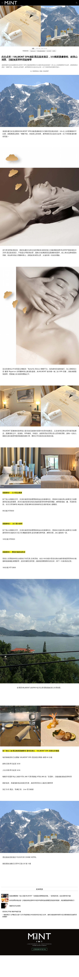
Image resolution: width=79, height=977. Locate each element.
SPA (54, 51)
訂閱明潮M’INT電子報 (39, 949)
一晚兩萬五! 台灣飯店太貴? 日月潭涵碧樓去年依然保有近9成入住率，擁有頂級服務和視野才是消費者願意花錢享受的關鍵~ (39, 915)
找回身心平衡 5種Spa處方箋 (11, 911)
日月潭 (49, 51)
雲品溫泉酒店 (41, 51)
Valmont (33, 51)
